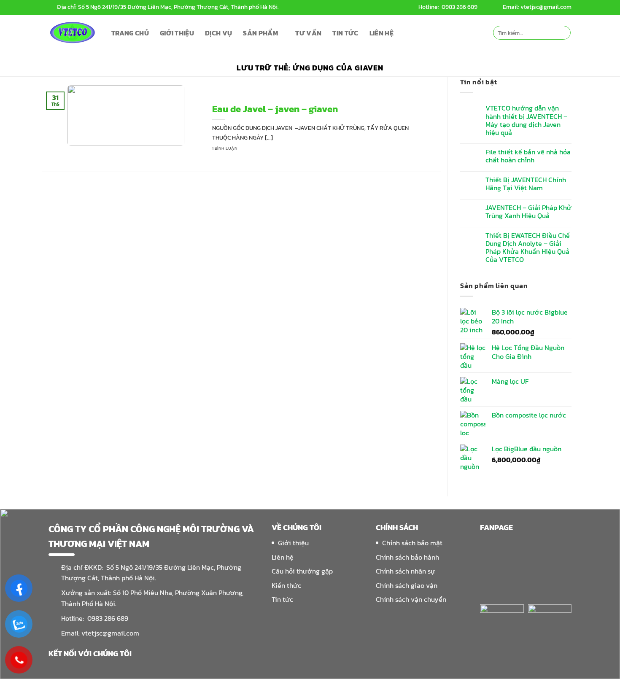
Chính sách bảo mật (412, 543)
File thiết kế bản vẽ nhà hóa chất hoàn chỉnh (528, 156)
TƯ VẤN (308, 33)
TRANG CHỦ (130, 33)
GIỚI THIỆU (177, 33)
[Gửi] (563, 33)
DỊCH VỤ (218, 33)
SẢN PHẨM (260, 33)
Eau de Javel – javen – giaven (275, 109)
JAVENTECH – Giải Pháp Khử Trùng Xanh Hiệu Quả (528, 212)
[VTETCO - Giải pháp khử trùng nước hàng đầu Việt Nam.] (74, 33)
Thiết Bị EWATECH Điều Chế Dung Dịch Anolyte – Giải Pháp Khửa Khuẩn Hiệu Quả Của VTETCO (527, 248)
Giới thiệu (293, 543)
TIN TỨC (345, 33)
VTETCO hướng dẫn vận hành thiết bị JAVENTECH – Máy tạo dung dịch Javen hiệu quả (526, 120)
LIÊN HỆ (381, 33)
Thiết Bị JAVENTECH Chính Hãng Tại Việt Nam (525, 184)
